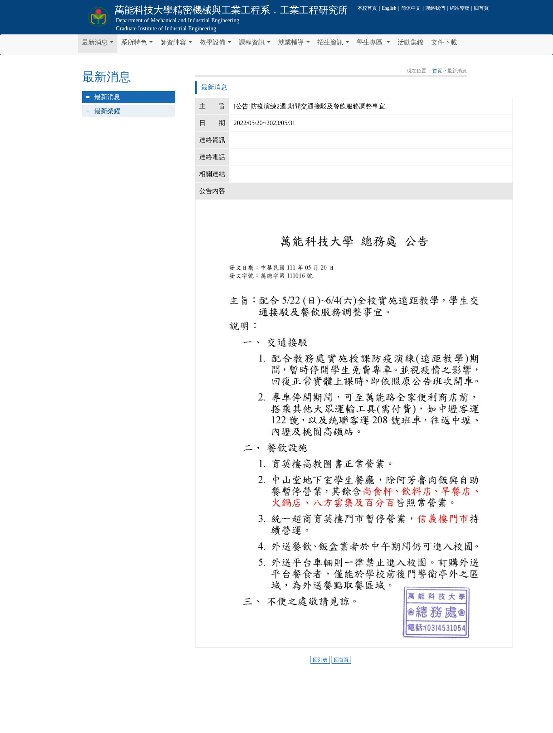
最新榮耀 (107, 111)
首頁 (437, 71)
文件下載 (444, 42)
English (389, 8)
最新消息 (99, 44)
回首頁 (481, 8)
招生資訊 (334, 44)
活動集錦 (410, 42)
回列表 (320, 660)
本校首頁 (367, 8)
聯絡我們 (435, 8)
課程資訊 (256, 44)
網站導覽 (459, 8)
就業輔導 (295, 44)
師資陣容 (177, 44)
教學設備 (217, 44)
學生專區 (375, 44)
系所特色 (138, 44)
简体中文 (411, 8)
